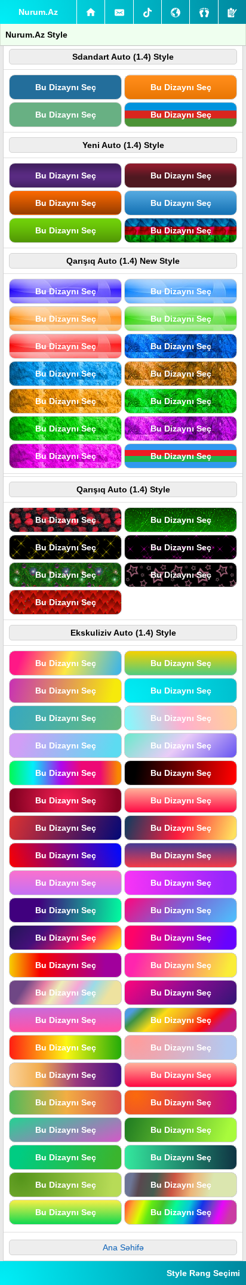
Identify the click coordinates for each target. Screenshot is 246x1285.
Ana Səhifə (123, 1247)
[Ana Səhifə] (90, 12)
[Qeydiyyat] (232, 12)
